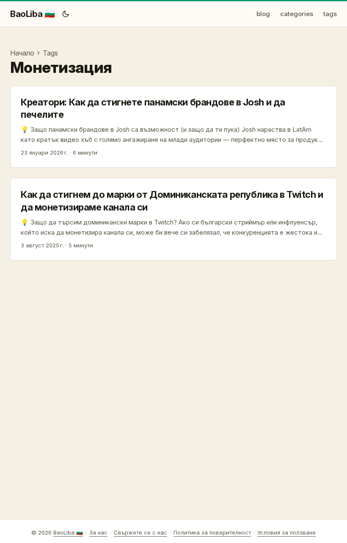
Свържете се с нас (140, 532)
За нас (98, 532)
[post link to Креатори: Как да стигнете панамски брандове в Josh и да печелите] (173, 127)
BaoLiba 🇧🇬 (32, 14)
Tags (50, 53)
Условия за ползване (286, 532)
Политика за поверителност (212, 532)
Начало (22, 53)
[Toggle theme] (65, 14)
